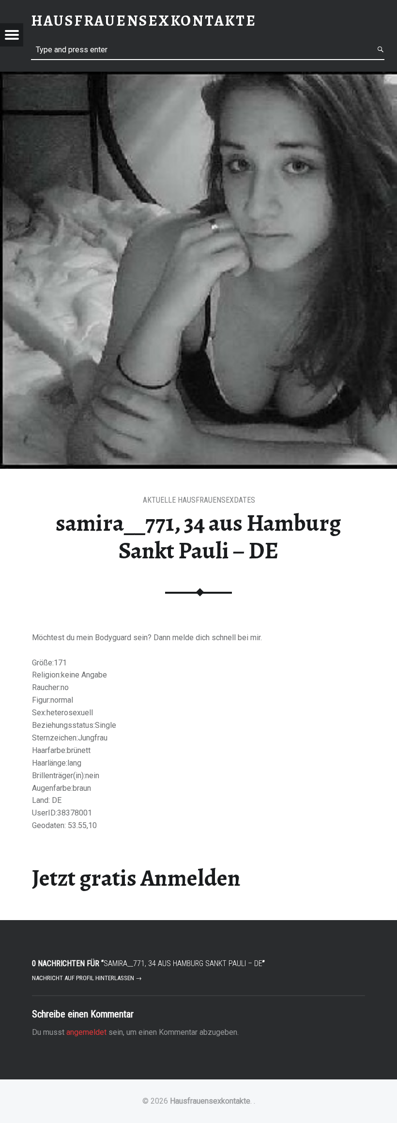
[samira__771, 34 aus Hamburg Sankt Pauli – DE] (198, 77)
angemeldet (86, 1032)
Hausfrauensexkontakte (210, 1101)
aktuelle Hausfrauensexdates (199, 500)
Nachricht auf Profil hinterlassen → (87, 978)
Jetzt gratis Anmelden (136, 878)
